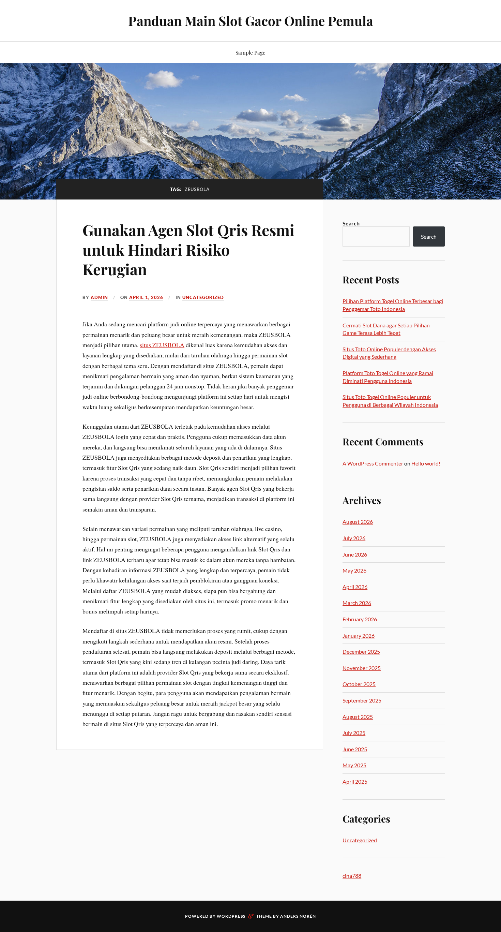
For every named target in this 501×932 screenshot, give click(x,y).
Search (351, 223)
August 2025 (358, 716)
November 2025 (362, 668)
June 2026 (355, 554)
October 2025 (359, 684)
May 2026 (354, 570)
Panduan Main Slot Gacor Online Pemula (250, 20)
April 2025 (355, 781)
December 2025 (361, 651)
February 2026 (360, 619)
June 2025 (355, 749)
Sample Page (250, 52)
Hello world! (425, 463)
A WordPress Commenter (373, 463)
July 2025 (354, 732)
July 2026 (354, 538)
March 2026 (357, 603)
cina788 (352, 875)
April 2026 (355, 586)
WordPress (231, 916)
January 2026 (359, 635)
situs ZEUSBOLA (162, 345)
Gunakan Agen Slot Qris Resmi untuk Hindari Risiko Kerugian (188, 249)
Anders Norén (298, 916)
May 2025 (354, 765)
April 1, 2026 (146, 297)
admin (99, 297)
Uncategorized (203, 297)
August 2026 (358, 521)
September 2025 (362, 700)
